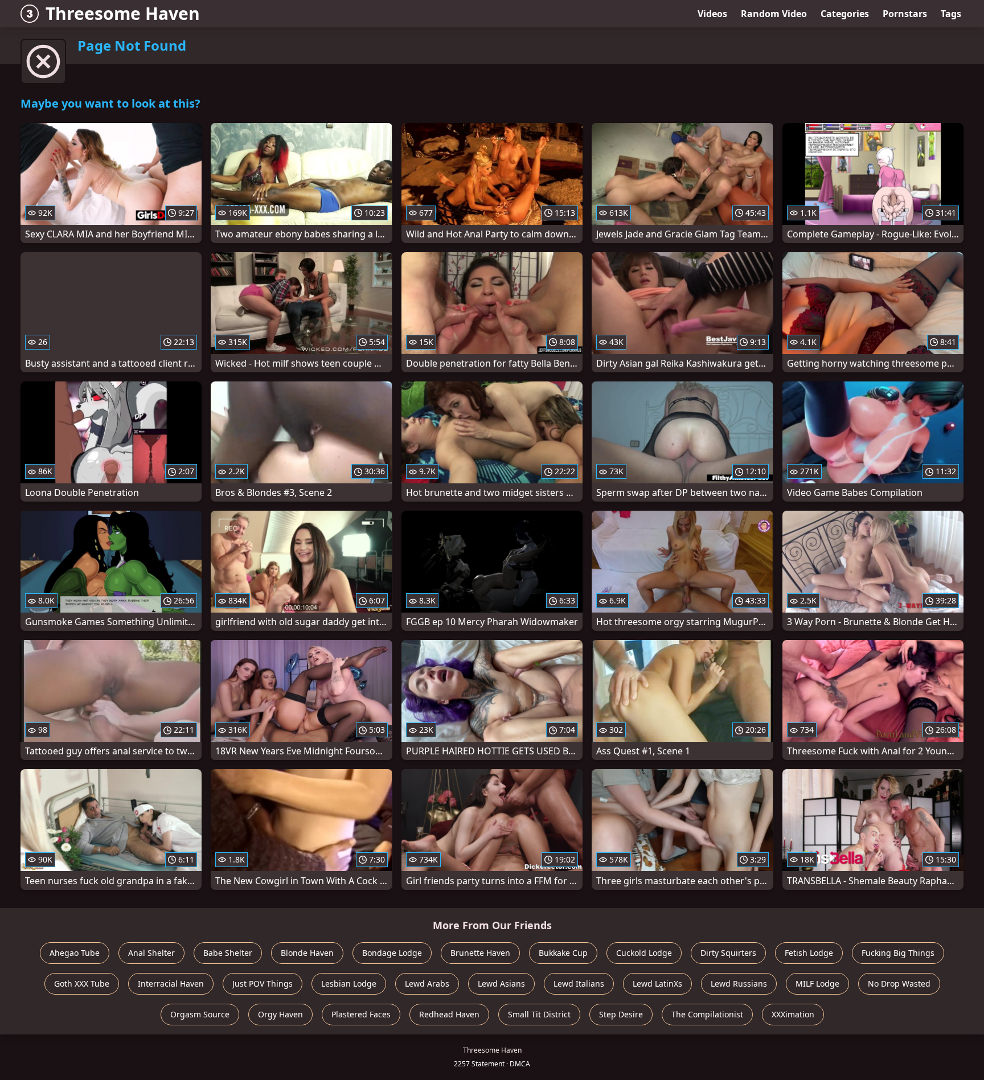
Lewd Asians (501, 983)
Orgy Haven (280, 1014)
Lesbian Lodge (348, 983)
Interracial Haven (171, 983)
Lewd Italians (579, 983)
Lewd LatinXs (657, 983)
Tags (951, 13)
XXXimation (793, 1014)
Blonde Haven (307, 952)
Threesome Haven (123, 13)
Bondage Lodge (392, 952)
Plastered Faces (361, 1014)
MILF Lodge (817, 983)
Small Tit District (539, 1014)
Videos (712, 13)
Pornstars (905, 13)
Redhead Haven (449, 1014)
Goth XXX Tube (81, 983)
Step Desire (621, 1014)
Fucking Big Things (898, 952)
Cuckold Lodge (644, 952)
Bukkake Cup (563, 952)
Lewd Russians (739, 983)
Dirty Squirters (728, 952)
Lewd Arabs (427, 983)
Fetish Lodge (809, 952)
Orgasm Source (199, 1014)
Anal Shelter (151, 952)
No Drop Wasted (899, 983)
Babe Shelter (227, 952)
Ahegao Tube (75, 952)
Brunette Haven (480, 952)
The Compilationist (707, 1014)
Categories (845, 13)
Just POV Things (262, 983)
